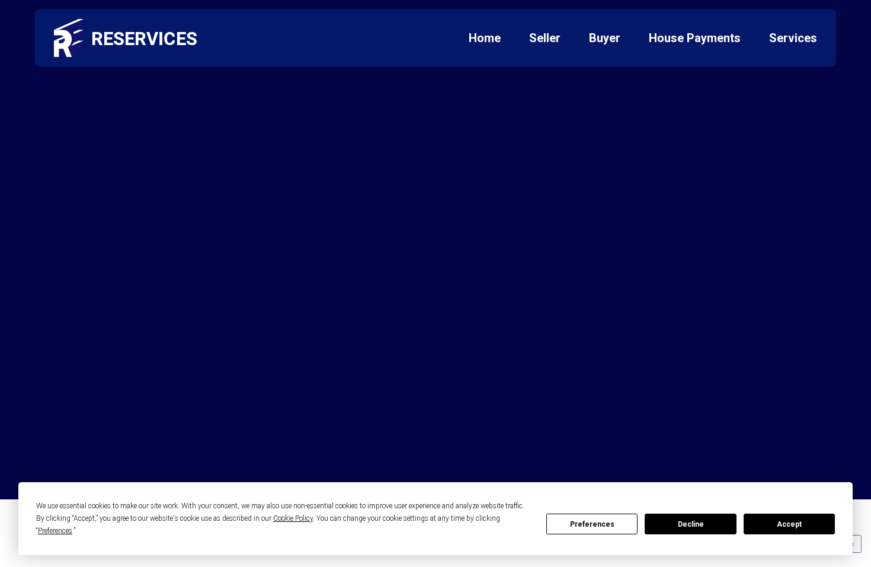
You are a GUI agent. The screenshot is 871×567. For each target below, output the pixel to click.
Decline (691, 524)
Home (485, 38)
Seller (545, 38)
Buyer (604, 38)
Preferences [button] (55, 531)
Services (793, 38)
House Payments (695, 38)
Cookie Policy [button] (293, 518)
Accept (789, 524)
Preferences (592, 524)
